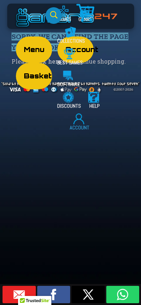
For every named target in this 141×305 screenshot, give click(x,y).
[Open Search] (54, 15)
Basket (38, 76)
